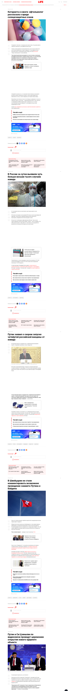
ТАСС (34, 532)
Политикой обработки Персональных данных (26, 4)
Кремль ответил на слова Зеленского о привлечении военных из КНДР (26, 161)
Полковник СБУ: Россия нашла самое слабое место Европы (39, 321)
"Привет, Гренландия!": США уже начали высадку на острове (14, 165)
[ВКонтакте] (24, 143)
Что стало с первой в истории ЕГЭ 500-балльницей (39, 467)
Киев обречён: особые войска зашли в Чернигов (39, 161)
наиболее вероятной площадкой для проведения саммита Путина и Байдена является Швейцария (24, 568)
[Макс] (20, 143)
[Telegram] (22, 143)
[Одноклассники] (26, 143)
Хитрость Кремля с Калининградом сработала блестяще (26, 472)
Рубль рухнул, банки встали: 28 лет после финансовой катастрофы (26, 165)
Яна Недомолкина (14, 133)
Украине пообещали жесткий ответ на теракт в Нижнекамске (39, 165)
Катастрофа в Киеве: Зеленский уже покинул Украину (13, 326)
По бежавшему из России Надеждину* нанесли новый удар (14, 161)
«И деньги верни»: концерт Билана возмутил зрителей (38, 646)
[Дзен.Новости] (17, 143)
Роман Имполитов (14, 440)
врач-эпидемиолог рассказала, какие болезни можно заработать (28, 106)
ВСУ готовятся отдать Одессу (26, 325)
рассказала (35, 51)
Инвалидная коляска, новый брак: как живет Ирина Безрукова (26, 321)
